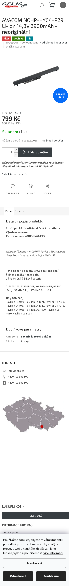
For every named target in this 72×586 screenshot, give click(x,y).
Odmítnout (18, 576)
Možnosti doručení (53, 141)
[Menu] (63, 5)
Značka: (15, 47)
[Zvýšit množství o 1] (16, 150)
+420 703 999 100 (18, 377)
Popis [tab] (8, 211)
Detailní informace (13, 174)
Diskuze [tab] (19, 211)
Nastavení (34, 563)
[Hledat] (42, 5)
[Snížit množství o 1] (16, 154)
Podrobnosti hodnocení (54, 43)
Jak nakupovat (10, 532)
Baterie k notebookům (36, 337)
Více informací (53, 553)
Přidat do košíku (38, 152)
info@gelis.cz (16, 371)
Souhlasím (51, 576)
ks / (36, 515)
